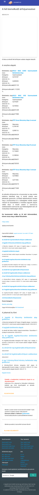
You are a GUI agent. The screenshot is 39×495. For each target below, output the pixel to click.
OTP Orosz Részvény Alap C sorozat (24, 170)
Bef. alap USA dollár (7, 460)
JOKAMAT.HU (17, 2)
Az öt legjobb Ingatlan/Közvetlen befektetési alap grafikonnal (19, 336)
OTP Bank (30, 233)
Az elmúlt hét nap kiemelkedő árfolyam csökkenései (17, 239)
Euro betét (25, 233)
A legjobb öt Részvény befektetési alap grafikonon (16, 243)
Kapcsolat (23, 466)
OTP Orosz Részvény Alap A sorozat (24, 120)
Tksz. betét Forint (25, 442)
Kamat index (24, 464)
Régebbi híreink (6, 373)
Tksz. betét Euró (25, 444)
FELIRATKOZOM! (9, 393)
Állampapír (5, 465)
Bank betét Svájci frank (8, 446)
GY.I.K (22, 454)
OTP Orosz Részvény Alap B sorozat (24, 145)
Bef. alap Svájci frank (8, 458)
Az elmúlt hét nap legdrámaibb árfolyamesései (15, 269)
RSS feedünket (19, 307)
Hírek (21, 458)
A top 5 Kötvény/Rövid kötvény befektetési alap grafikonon (19, 276)
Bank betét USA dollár (8, 448)
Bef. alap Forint (6, 454)
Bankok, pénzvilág (7, 304)
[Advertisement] (19, 37)
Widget (22, 456)
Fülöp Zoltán (5, 222)
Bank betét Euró (6, 444)
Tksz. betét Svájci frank (26, 446)
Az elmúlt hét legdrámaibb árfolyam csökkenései (16, 273)
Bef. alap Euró (6, 456)
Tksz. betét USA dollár (26, 448)
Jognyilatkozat (24, 460)
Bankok (22, 462)
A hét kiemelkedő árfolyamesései (11, 298)
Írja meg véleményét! (11, 430)
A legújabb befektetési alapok (10, 251)
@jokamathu (25, 413)
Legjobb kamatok (18, 233)
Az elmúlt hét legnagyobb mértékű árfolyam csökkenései (18, 286)
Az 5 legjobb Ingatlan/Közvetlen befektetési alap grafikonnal (19, 289)
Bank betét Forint (7, 442)
